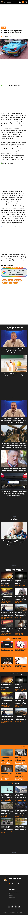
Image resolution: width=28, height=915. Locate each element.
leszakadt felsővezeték (19, 799)
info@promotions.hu (15, 884)
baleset (2, 800)
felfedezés (17, 602)
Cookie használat (13, 899)
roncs (9, 763)
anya (16, 634)
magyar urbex (17, 762)
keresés (21, 831)
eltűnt (18, 831)
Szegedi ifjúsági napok (8, 799)
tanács (7, 601)
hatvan (25, 815)
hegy (18, 617)
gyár (8, 778)
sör (1, 585)
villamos (16, 800)
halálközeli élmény (18, 585)
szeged (2, 815)
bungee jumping (8, 800)
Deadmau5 (18, 280)
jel (3, 653)
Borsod (16, 778)
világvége (3, 601)
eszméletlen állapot (19, 586)
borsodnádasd (4, 779)
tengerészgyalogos (5, 602)
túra (15, 617)
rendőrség (17, 816)
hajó (7, 763)
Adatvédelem (12, 897)
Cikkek (10, 280)
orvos (5, 617)
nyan (15, 283)
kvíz (2, 653)
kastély (24, 763)
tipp (9, 601)
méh (22, 633)
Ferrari (5, 283)
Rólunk (10, 894)
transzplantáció (18, 633)
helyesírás (19, 669)
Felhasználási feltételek (14, 892)
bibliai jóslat (8, 633)
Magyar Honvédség (5, 831)
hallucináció (3, 618)
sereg (11, 831)
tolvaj (16, 815)
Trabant (7, 762)
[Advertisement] (14, 388)
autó (5, 653)
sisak (18, 601)
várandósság (20, 634)
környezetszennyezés (9, 815)
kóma (23, 585)
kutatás (21, 601)
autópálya (3, 832)
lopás (4, 585)
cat (10, 283)
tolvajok (7, 585)
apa (20, 617)
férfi (26, 585)
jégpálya (21, 815)
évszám (4, 669)
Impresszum (11, 895)
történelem (20, 763)
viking (16, 601)
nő (24, 633)
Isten (2, 617)
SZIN (2, 799)
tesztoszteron (9, 617)
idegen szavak (20, 653)
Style (4, 280)
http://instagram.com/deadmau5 (12, 267)
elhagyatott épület (18, 779)
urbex (2, 762)
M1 (12, 831)
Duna (5, 762)
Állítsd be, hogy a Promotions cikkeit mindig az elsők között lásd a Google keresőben (16, 272)
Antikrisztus (3, 634)
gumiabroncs (4, 816)
